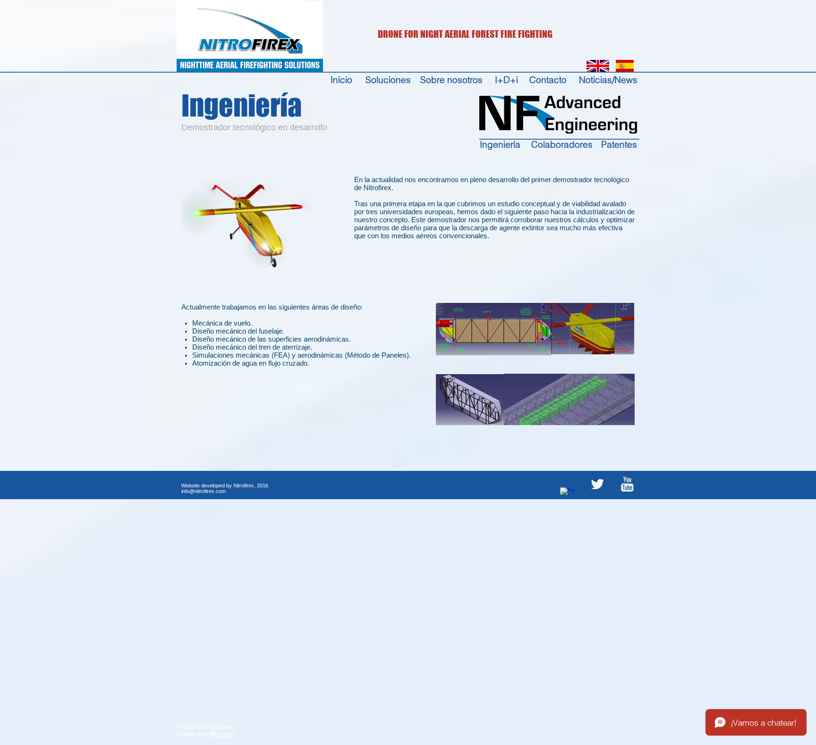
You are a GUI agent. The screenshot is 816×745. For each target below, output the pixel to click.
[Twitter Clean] (597, 484)
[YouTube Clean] (627, 484)
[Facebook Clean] (567, 494)
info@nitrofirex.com (203, 491)
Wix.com (222, 733)
